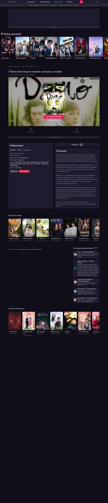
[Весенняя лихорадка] (56, 323)
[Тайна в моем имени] (14, 230)
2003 (9, 74)
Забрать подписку (14, 498)
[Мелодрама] (42, 323)
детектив (25, 74)
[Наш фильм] (14, 323)
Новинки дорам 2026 (65, 5)
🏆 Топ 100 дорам (44, 5)
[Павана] (70, 323)
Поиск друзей (53, 5)
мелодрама (31, 74)
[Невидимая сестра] (56, 230)
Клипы (75, 5)
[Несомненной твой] (28, 324)
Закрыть (5, 498)
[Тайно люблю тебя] (28, 230)
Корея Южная (15, 74)
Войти (97, 1)
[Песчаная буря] (84, 323)
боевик (21, 74)
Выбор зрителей (12, 34)
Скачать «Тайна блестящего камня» (54, 120)
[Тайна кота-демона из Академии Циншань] (70, 230)
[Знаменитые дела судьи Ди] (84, 230)
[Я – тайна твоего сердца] (42, 231)
